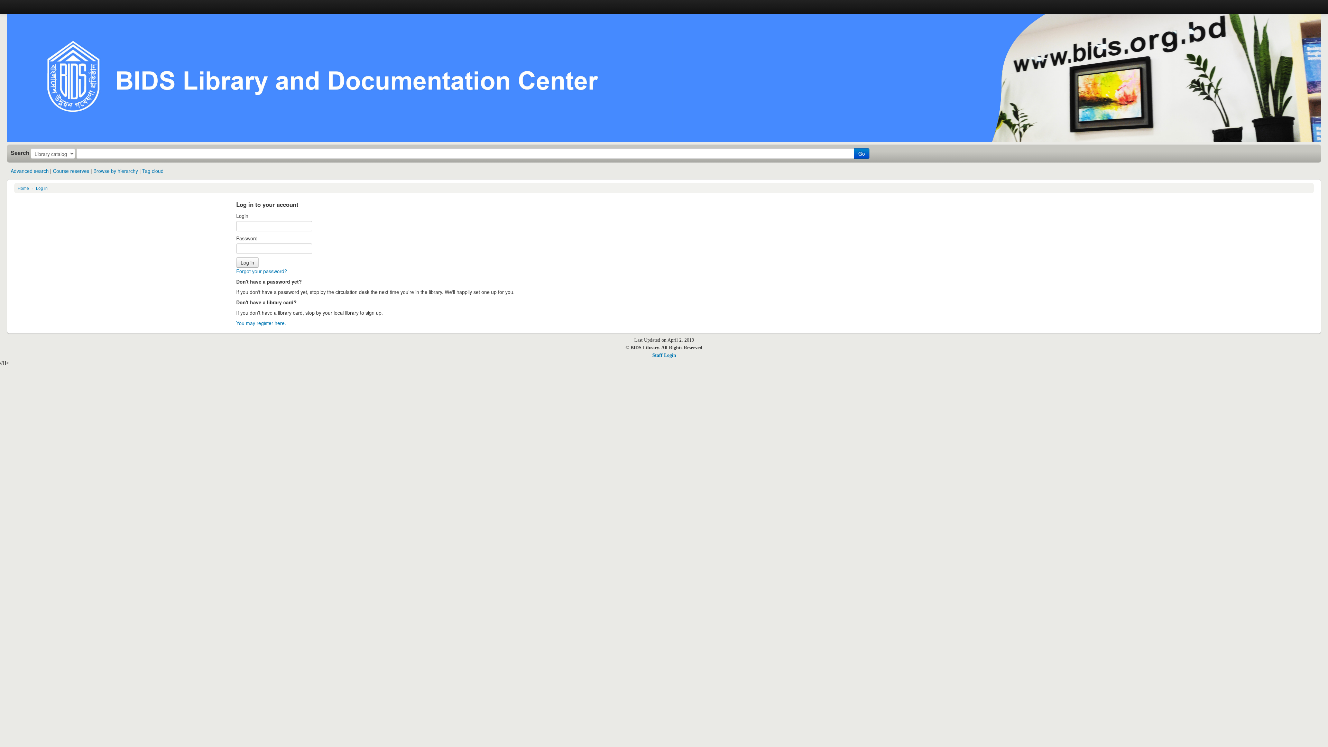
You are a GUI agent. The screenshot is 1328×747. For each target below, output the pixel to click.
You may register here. (261, 323)
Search (20, 152)
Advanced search (30, 170)
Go (861, 153)
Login (242, 215)
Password (247, 238)
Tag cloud (153, 170)
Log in (42, 188)
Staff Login (664, 355)
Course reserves (71, 170)
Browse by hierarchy (115, 170)
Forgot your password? (261, 271)
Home (23, 188)
